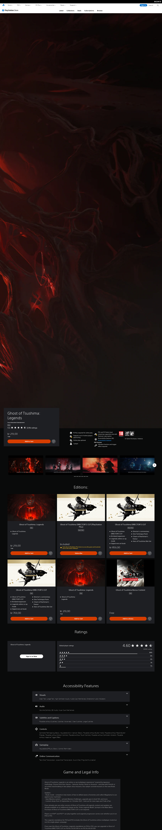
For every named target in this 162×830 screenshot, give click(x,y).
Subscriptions (89, 11)
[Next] (154, 465)
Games (27, 5)
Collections (70, 11)
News (62, 5)
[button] (104, 440)
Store (9, 5)
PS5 (18, 5)
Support (72, 5)
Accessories (50, 5)
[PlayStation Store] (11, 10)
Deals (79, 11)
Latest (61, 11)
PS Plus (38, 5)
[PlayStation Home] (3, 5)
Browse (99, 11)
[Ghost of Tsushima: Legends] (25, 465)
